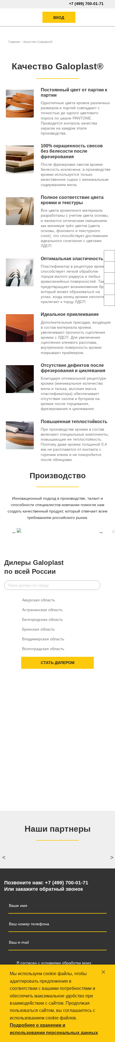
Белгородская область (42, 619)
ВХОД (58, 17)
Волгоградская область (43, 648)
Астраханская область (42, 609)
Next (101, 532)
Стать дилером (58, 662)
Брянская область (38, 629)
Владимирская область (43, 639)
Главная (14, 41)
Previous (14, 532)
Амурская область (38, 600)
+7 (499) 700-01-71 (86, 3)
